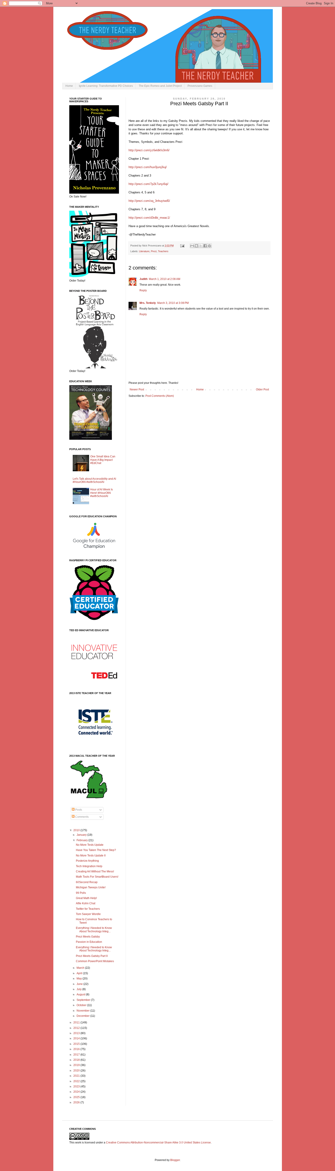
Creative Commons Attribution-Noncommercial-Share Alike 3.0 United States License (158, 1142)
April (80, 973)
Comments (82, 816)
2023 (76, 1086)
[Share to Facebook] (205, 245)
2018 (76, 1059)
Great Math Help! (86, 898)
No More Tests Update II (91, 855)
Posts (78, 809)
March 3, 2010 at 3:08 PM (173, 303)
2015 (76, 1043)
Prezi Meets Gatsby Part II (92, 956)
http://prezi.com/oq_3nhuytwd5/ (149, 200)
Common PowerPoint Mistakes (95, 961)
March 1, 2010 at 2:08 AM (164, 279)
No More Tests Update (89, 844)
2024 (76, 1091)
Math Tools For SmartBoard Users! (97, 876)
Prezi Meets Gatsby (88, 936)
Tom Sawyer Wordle (88, 914)
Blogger (175, 1160)
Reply (143, 290)
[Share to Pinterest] (209, 245)
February (82, 840)
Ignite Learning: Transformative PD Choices (106, 85)
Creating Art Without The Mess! (95, 871)
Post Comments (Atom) (159, 395)
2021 (76, 1075)
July (79, 989)
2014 (76, 1038)
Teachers (163, 251)
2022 (76, 1081)
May (79, 978)
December (83, 1015)
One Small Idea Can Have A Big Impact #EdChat (102, 460)
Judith (143, 279)
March (81, 967)
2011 (76, 1022)
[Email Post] (182, 245)
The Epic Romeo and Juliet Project (160, 85)
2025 (76, 1097)
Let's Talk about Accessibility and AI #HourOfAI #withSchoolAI (94, 480)
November (83, 1010)
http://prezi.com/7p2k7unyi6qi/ (148, 184)
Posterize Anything (87, 860)
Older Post (262, 389)
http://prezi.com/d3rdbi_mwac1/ (149, 217)
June (80, 984)
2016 (76, 1049)
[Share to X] (200, 245)
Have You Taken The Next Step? (96, 850)
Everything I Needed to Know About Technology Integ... (94, 929)
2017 (76, 1054)
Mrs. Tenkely (147, 303)
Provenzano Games (200, 85)
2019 (76, 1065)
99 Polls (81, 892)
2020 (76, 1070)
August (81, 994)
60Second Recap (87, 882)
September (84, 1000)
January (82, 834)
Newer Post (137, 389)
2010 (76, 830)
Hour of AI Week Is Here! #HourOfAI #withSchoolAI (101, 493)
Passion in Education (89, 941)
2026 (76, 1102)
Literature (144, 251)
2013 (76, 1033)
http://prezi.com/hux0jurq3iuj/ (148, 167)
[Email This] (192, 245)
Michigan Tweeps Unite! (91, 887)
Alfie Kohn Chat (85, 903)
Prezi (154, 251)
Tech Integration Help (89, 866)
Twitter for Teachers (88, 908)
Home (69, 85)
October (82, 1005)
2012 (76, 1028)
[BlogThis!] (196, 245)
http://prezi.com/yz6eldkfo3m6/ (149, 150)
